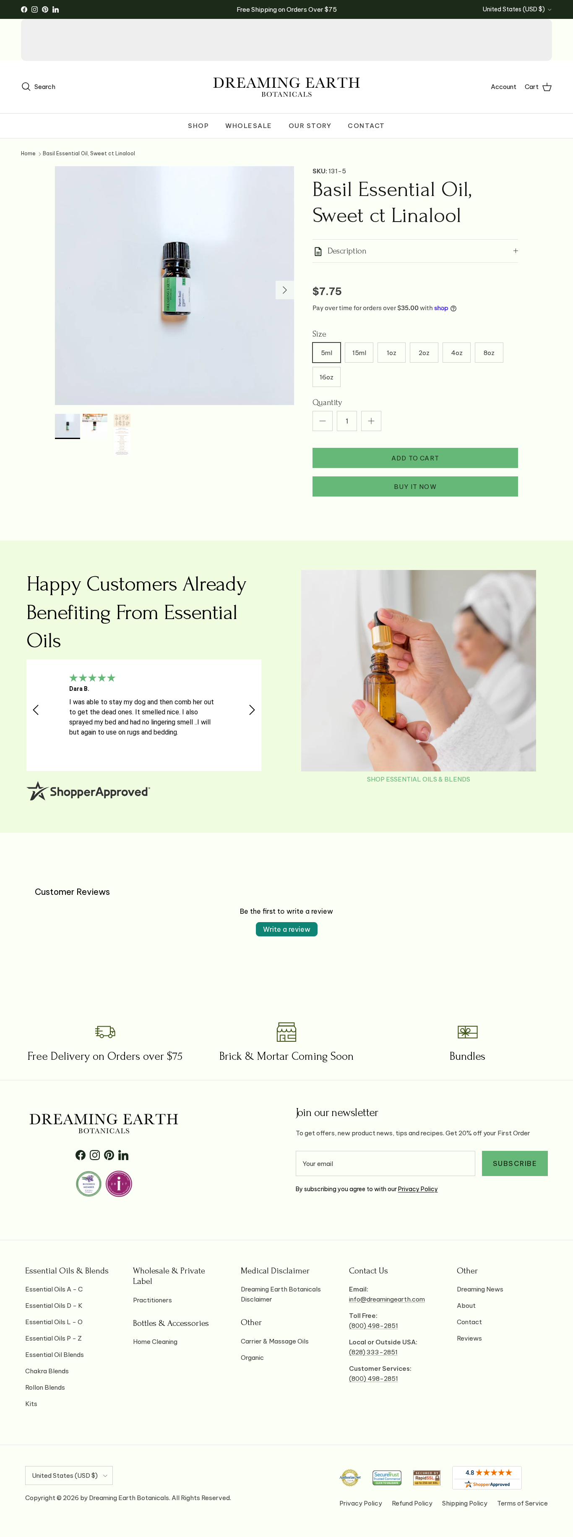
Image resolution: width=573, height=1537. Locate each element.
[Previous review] (35, 710)
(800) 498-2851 (373, 1326)
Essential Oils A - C (54, 1289)
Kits (31, 1404)
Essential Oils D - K (54, 1306)
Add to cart (415, 458)
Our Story (310, 126)
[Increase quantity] (371, 421)
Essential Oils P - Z (53, 1338)
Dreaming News (480, 1289)
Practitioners (152, 1300)
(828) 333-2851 (373, 1352)
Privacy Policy (418, 1189)
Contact (366, 126)
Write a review (286, 929)
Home (28, 154)
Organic (252, 1358)
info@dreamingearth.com (387, 1299)
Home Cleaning (155, 1342)
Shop (198, 126)
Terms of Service (522, 1503)
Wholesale (248, 126)
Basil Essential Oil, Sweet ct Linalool (89, 154)
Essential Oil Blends (54, 1355)
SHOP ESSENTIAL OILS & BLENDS (418, 779)
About (466, 1306)
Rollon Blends (45, 1387)
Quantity (327, 402)
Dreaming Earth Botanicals (129, 1498)
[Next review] (252, 710)
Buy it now (415, 487)
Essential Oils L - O (54, 1322)
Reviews (469, 1338)
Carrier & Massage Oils (275, 1341)
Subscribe (515, 1163)
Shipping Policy (464, 1503)
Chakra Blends (47, 1371)
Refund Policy (412, 1503)
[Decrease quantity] (323, 421)
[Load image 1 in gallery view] (174, 285)
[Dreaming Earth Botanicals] (286, 87)
